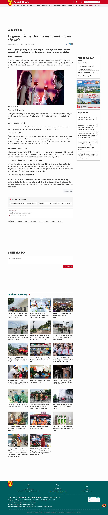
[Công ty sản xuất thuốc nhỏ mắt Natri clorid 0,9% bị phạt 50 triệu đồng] (63, 418)
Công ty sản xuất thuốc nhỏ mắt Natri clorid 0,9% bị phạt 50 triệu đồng (63, 428)
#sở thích (53, 221)
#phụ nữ (13, 221)
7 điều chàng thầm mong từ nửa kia (19, 215)
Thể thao (81, 5)
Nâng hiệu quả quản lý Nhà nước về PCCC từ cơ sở (40, 381)
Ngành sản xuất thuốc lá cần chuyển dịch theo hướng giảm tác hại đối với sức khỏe (39, 315)
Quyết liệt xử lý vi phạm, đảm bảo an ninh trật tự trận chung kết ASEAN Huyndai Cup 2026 (63, 337)
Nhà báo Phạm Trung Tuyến (86, 73)
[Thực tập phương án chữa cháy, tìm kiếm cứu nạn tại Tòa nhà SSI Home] (63, 396)
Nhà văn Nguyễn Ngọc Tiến (86, 66)
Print (72, 44)
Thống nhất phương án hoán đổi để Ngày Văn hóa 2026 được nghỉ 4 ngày (86, 156)
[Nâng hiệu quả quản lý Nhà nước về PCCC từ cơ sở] (40, 372)
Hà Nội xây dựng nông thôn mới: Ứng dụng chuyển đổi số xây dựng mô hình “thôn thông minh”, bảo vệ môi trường (40, 452)
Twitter (70, 44)
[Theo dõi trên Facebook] (74, 2)
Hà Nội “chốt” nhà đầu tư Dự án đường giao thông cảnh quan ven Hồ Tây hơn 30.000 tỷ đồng (40, 337)
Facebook (67, 44)
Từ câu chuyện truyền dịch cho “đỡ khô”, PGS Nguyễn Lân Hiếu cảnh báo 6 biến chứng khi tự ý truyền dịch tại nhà (86, 145)
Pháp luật (45, 5)
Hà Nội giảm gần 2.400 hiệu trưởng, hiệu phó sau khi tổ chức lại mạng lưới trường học (63, 360)
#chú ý (40, 221)
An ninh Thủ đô (21, 2)
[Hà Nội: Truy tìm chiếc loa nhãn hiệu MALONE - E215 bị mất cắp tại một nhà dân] (63, 372)
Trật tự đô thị (21, 5)
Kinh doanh (97, 5)
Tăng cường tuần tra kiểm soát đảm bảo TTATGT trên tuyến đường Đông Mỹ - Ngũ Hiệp (39, 406)
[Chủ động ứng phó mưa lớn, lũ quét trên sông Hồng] (40, 418)
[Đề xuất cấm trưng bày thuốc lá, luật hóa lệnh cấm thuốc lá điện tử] (40, 349)
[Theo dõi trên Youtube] (76, 2)
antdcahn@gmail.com (86, 491)
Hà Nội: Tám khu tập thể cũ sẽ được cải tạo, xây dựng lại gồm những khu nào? (86, 135)
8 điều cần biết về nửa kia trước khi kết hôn (21, 213)
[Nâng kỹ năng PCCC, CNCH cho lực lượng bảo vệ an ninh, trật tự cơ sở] (18, 349)
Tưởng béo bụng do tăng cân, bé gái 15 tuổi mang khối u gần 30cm (18, 405)
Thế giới (39, 5)
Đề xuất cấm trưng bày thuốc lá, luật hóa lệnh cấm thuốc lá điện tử (40, 360)
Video (50, 5)
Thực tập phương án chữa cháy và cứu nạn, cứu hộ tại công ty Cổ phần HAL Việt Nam (18, 315)
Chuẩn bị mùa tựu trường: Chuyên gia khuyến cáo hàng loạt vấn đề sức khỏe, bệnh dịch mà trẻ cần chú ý (18, 383)
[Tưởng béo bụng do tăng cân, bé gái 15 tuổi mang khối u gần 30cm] (18, 396)
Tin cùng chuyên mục (18, 294)
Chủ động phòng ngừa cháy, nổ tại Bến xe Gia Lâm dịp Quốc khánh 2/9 (17, 428)
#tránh (46, 221)
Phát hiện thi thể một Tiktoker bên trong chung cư (86, 119)
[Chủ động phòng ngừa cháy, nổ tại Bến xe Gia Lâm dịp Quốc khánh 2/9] (18, 418)
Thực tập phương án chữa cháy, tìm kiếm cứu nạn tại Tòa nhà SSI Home (62, 406)
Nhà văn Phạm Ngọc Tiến (85, 76)
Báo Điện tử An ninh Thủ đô (10, 3)
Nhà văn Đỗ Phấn (83, 63)
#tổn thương (33, 221)
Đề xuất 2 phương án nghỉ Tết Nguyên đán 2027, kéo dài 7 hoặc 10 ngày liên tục (86, 127)
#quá (26, 221)
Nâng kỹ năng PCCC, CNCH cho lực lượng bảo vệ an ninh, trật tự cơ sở (17, 360)
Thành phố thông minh (60, 5)
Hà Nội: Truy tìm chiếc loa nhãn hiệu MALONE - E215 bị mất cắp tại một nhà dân (62, 382)
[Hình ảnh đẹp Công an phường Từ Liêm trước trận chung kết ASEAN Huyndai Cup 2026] (18, 327)
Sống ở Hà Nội (89, 5)
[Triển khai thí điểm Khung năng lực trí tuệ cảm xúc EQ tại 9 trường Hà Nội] (63, 305)
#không (20, 221)
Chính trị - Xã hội (30, 5)
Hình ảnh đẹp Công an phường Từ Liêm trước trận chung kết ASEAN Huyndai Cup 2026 (18, 337)
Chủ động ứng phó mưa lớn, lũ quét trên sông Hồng (39, 427)
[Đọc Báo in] (82, 2)
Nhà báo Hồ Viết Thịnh (85, 69)
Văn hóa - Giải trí (72, 5)
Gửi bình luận (68, 266)
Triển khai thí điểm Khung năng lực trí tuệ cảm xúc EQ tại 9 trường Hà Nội (62, 315)
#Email (59, 221)
